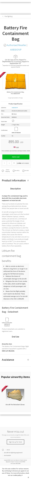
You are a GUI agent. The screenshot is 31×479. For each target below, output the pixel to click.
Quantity (19, 163)
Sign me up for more (15, 442)
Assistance (15, 359)
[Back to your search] (3, 16)
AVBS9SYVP (15, 107)
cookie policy (17, 475)
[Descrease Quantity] (4, 163)
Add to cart (15, 157)
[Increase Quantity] (14, 163)
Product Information (15, 180)
